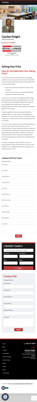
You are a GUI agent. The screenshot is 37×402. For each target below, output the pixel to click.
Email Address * (6, 176)
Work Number (5, 218)
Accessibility (6, 353)
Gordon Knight (11, 36)
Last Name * (5, 170)
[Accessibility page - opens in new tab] (5, 390)
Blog (4, 347)
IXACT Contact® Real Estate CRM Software (20, 383)
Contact (5, 350)
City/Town (4, 188)
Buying (4, 363)
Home (4, 343)
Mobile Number (6, 212)
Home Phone (5, 206)
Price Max (22, 253)
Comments (5, 223)
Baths (21, 260)
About (4, 369)
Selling (4, 366)
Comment (6, 317)
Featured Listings (7, 356)
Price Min (6, 253)
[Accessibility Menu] (5, 396)
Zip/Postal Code (6, 200)
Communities (6, 373)
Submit (18, 236)
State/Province (6, 194)
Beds (5, 260)
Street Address (6, 182)
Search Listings (6, 360)
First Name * (5, 164)
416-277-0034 (9, 42)
